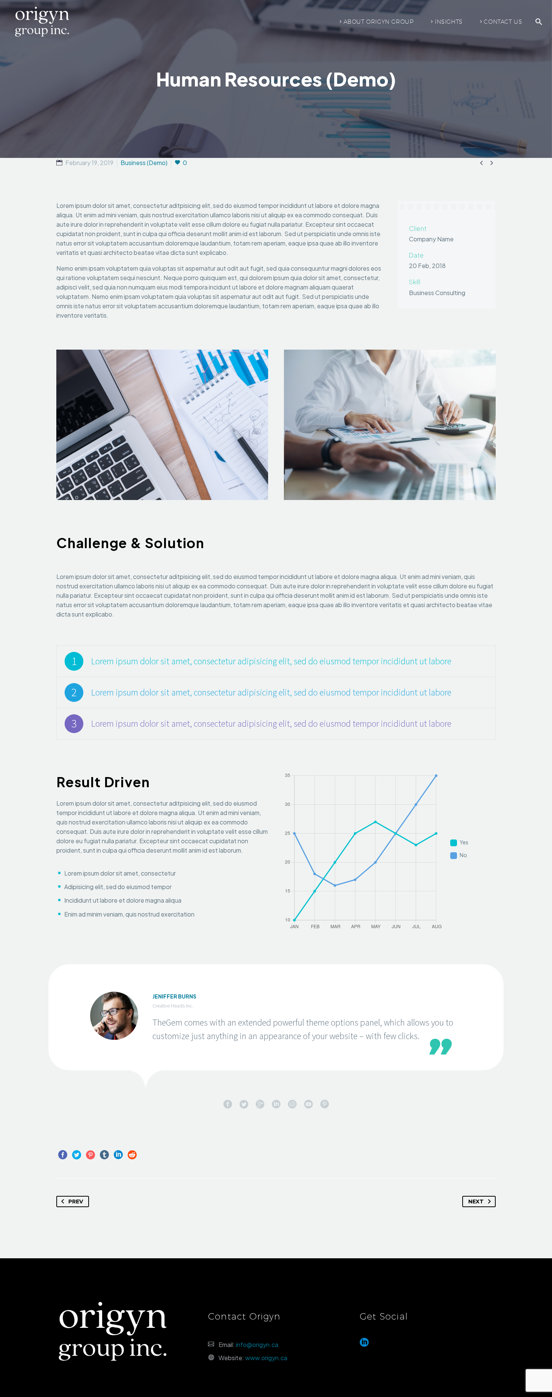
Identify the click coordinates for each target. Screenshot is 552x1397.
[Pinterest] (90, 1154)
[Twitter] (76, 1154)
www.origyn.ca (266, 1358)
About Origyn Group (379, 21)
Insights (449, 21)
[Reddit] (132, 1154)
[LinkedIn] (118, 1154)
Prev (75, 1201)
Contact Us (503, 21)
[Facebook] (62, 1154)
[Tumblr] (104, 1154)
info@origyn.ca (257, 1345)
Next (476, 1201)
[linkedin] (364, 1345)
